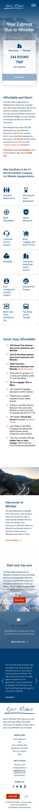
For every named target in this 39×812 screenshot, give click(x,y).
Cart (19, 742)
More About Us (18, 642)
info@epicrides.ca (19, 768)
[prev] (2, 681)
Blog (19, 754)
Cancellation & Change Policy (19, 807)
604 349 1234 (19, 765)
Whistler (20, 133)
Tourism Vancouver (11, 145)
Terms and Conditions (18, 805)
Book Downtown (19, 739)
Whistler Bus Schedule (19, 748)
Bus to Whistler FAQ (19, 745)
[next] (36, 681)
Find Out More (11, 540)
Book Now (19, 77)
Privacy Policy (26, 802)
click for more (25, 369)
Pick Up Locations (19, 751)
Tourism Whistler (18, 142)
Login (26, 796)
